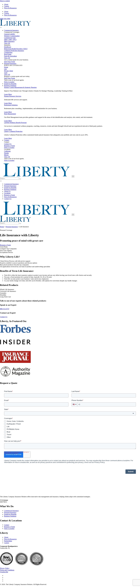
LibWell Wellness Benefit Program (15, 122)
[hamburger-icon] (1, 27)
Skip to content (5, 1)
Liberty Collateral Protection (13, 131)
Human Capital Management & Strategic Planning (20, 87)
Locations (7, 193)
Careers (6, 6)
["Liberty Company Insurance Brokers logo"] (15, 25)
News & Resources (10, 8)
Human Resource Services (12, 96)
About (6, 4)
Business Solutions (10, 85)
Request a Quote (9, 195)
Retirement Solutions (11, 105)
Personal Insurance (10, 63)
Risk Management (10, 114)
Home (2, 227)
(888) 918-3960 (5, 19)
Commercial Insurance (11, 30)
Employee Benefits (10, 84)
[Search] (20, 223)
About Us (7, 191)
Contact (6, 140)
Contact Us (7, 199)
